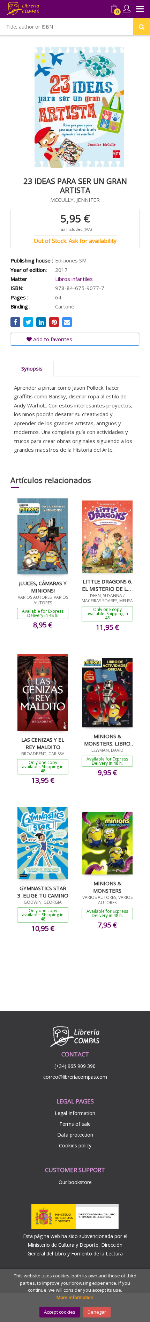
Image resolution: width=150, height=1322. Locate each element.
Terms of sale (75, 1124)
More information (75, 1297)
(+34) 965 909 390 (75, 1066)
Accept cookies (59, 1312)
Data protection (75, 1134)
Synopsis (32, 368)
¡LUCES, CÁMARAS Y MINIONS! (43, 587)
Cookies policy (75, 1145)
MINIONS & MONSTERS (107, 887)
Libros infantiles (74, 278)
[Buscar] (141, 26)
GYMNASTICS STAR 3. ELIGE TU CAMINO (42, 892)
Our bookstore (75, 1182)
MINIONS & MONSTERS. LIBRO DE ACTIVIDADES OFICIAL (107, 740)
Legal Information (75, 1113)
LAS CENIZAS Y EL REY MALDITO (42, 743)
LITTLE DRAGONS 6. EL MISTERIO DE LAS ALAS (107, 585)
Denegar (97, 1312)
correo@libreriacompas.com (75, 1076)
